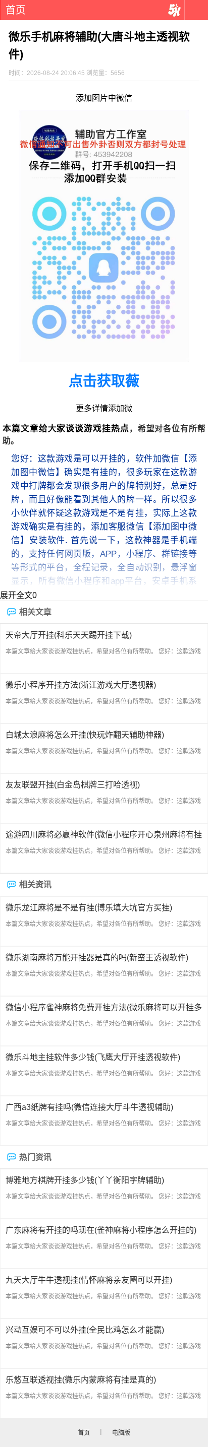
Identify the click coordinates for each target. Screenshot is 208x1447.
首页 (16, 10)
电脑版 (121, 1432)
